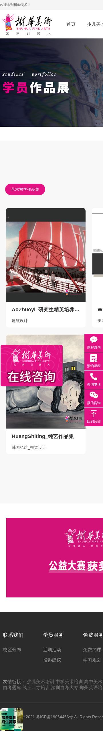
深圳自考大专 (64, 687)
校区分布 (12, 649)
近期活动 (52, 649)
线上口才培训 (36, 687)
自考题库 (12, 687)
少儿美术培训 (40, 681)
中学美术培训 (69, 681)
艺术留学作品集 (25, 189)
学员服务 (53, 635)
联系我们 (13, 635)
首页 (71, 24)
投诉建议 (52, 660)
